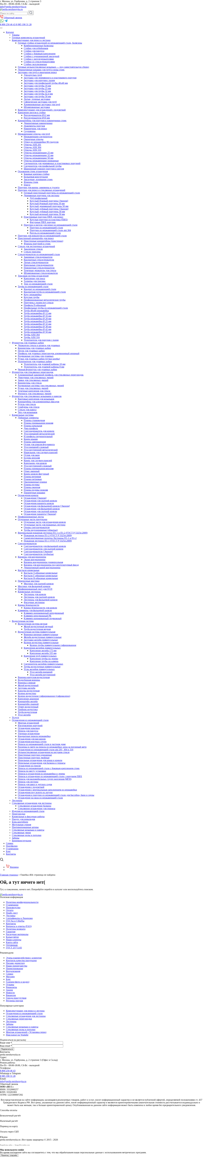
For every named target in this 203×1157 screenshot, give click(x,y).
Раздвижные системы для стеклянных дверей (41, 385)
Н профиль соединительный (38, 436)
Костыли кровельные (28, 570)
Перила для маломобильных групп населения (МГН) (44, 779)
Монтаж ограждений (28, 723)
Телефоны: (5, 1068)
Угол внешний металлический (39, 433)
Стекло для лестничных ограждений (36, 246)
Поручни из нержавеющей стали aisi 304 (50, 230)
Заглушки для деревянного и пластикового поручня (50, 77)
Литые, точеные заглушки (37, 99)
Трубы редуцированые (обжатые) (41, 530)
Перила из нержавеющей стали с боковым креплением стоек (49, 768)
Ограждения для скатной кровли (40, 500)
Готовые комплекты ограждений (28, 37)
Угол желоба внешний (41, 672)
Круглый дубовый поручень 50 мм (47, 211)
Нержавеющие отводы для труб (34, 134)
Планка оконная (32, 487)
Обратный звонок (12, 17)
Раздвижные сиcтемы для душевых (35, 356)
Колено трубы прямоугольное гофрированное (53, 645)
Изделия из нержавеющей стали (28, 811)
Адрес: (3, 1057)
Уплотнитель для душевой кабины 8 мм (44, 367)
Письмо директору (15, 963)
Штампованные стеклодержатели (41, 273)
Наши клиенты (13, 939)
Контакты (11, 854)
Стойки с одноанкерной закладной (41, 56)
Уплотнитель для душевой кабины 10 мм (44, 364)
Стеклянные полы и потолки (26, 835)
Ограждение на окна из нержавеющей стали (40, 798)
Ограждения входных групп (32, 741)
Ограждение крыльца (29, 728)
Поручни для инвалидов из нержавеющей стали (42, 235)
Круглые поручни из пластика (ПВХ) (49, 219)
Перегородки (18, 814)
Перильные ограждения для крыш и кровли (40, 760)
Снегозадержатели (27, 543)
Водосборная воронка (29, 680)
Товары (15, 35)
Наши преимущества (16, 966)
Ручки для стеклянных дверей (33, 388)
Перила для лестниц (28, 781)
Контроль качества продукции (21, 960)
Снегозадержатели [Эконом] (38, 551)
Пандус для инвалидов (23, 819)
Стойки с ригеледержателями (39, 59)
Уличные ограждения (29, 733)
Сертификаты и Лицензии (19, 918)
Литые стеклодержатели (36, 262)
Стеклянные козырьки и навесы (28, 830)
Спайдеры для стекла (28, 407)
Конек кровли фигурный (36, 474)
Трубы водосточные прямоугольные (42, 666)
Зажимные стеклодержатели (38, 257)
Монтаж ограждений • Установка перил (26, 1032)
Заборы (15, 838)
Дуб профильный (38, 198)
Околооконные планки (35, 482)
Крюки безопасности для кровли (40, 607)
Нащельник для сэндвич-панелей (41, 452)
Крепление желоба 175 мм (43, 650)
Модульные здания (21, 824)
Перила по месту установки (32, 771)
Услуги (15, 717)
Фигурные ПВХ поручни (43, 222)
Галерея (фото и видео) (17, 982)
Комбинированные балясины (38, 45)
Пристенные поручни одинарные (35, 755)
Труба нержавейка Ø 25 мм (37, 321)
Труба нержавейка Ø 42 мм (37, 329)
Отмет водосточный (28, 707)
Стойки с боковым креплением (39, 53)
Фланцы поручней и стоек (37, 243)
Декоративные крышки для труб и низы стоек (41, 69)
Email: (3, 1078)
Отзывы (10, 984)
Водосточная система (23, 621)
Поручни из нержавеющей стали (46, 227)
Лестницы (17, 800)
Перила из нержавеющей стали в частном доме (42, 744)
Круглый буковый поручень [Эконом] (49, 201)
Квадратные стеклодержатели (39, 259)
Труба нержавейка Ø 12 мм (37, 313)
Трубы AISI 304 (32, 334)
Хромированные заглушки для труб (42, 104)
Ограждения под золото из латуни (35, 792)
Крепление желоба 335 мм (43, 653)
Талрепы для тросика (34, 281)
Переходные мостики (29, 581)
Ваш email (6, 1046)
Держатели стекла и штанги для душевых (39, 345)
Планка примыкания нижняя (38, 423)
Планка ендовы (32, 484)
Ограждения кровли (28, 495)
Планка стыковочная (34, 420)
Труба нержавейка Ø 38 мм (37, 326)
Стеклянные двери (21, 832)
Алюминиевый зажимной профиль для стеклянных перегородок (51, 375)
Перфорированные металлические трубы (45, 300)
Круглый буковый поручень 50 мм (47, 203)
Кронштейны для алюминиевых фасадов (38, 401)
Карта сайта (12, 942)
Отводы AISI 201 (32, 144)
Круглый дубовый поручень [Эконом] (49, 209)
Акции (9, 990)
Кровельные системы (23, 415)
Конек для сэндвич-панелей (38, 460)
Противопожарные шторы (25, 827)
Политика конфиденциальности (22, 902)
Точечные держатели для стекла (40, 270)
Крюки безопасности (28, 605)
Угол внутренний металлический (41, 450)
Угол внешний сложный (36, 447)
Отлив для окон (32, 455)
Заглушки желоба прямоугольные (41, 640)
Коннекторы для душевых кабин (34, 348)
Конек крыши (31, 439)
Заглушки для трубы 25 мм (37, 88)
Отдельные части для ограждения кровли (45, 522)
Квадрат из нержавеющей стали (40, 289)
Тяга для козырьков (27, 412)
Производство (13, 907)
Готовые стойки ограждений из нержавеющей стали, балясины (50, 43)
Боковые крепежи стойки (36, 174)
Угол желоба (24, 715)
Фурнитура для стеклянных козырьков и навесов (37, 396)
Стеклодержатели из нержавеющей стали (39, 254)
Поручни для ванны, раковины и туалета (38, 187)
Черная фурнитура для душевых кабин (37, 369)
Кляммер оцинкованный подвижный (43, 618)
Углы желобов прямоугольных (39, 669)
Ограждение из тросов (29, 765)
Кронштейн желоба (28, 701)
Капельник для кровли (35, 463)
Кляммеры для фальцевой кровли (35, 610)
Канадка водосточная (29, 690)
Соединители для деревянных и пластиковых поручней (52, 163)
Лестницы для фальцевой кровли (41, 599)
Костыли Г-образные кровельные (41, 575)
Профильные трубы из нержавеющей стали (46, 308)
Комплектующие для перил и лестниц (31, 40)
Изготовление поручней (30, 725)
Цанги (27, 185)
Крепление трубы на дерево (44, 658)
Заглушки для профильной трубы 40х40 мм (46, 83)
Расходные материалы (17, 934)
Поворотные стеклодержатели (39, 267)
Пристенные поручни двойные (33, 757)
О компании (12, 848)
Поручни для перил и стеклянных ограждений (41, 190)
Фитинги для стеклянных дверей (34, 393)
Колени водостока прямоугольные (41, 642)
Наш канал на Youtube (17, 1035)
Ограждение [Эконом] (35, 498)
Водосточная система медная (32, 624)
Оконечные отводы (33, 139)
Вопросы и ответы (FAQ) (19, 926)
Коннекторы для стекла (30, 383)
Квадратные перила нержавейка (34, 736)
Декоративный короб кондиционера (42, 567)
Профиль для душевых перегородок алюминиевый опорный (48, 353)
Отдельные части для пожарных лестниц (44, 524)
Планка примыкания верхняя (38, 468)
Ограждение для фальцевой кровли (42, 508)
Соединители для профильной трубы (43, 166)
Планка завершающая (35, 441)
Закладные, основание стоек (38, 179)
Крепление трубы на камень (44, 661)
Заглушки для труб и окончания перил (37, 72)
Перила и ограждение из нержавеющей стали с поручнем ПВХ (50, 776)
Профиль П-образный (35, 305)
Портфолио (12, 846)
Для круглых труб (33, 75)
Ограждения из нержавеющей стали (30, 720)
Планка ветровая (32, 476)
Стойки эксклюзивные (35, 64)
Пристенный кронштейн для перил (36, 238)
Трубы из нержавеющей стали (33, 286)
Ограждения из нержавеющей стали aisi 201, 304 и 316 (45, 749)
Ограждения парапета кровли (39, 503)
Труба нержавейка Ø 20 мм (37, 318)
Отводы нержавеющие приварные (41, 160)
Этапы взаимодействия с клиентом (24, 958)
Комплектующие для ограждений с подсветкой (42, 110)
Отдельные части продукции (32, 519)
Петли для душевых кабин (31, 350)
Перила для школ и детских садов (35, 784)
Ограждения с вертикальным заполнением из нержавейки (47, 789)
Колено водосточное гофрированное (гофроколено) (44, 696)
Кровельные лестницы (29, 591)
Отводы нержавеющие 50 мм (38, 158)
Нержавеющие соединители (38, 136)
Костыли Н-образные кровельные (41, 578)
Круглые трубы (31, 297)
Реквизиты (11, 987)
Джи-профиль (31, 428)
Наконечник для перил (35, 128)
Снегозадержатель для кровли (39, 431)
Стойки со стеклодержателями (39, 61)
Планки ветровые (33, 479)
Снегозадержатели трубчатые (39, 554)
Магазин (10, 976)
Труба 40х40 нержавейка (36, 310)
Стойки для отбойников (36, 48)
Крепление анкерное (28, 698)
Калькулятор (12, 937)
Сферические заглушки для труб (40, 102)
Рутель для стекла (27, 404)
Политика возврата (15, 929)
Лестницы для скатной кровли (39, 597)
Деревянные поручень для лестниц (41, 195)
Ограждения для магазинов (32, 739)
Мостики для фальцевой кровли (34, 586)
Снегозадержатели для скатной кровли (43, 549)
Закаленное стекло (33, 249)
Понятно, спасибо (9, 1155)
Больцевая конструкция (36, 176)
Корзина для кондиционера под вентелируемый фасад (51, 565)
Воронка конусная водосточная (34, 677)
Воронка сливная (26, 682)
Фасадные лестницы (34, 602)
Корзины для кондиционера (32, 557)
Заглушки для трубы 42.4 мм (38, 94)
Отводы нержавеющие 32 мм (38, 155)
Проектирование (14, 968)
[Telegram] (6, 22)
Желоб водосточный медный (38, 626)
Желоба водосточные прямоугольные (43, 637)
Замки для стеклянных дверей (33, 380)
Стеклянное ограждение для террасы (36, 808)
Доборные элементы (28, 417)
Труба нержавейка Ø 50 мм (37, 332)
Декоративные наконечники (38, 123)
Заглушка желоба (26, 688)
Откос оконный (32, 471)
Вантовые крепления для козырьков (36, 399)
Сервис (9, 843)
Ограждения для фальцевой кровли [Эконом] (47, 506)
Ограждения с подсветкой (31, 787)
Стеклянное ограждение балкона (34, 806)
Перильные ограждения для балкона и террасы (41, 763)
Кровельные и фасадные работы (28, 816)
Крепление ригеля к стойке (32, 112)
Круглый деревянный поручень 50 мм (49, 206)
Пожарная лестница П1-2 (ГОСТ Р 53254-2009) (48, 535)
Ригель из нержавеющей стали (45, 233)
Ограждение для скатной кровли (40, 511)
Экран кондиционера (34, 559)
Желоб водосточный (28, 685)
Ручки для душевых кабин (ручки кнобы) (39, 359)
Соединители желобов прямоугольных (43, 664)
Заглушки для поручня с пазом (39, 80)
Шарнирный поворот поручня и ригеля (44, 168)
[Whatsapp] (2, 22)
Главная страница (9, 875)
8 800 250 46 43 (7, 1070)
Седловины (30, 131)
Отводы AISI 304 (32, 147)
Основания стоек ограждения (33, 171)
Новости (10, 992)
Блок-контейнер (20, 822)
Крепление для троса (34, 278)
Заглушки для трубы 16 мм (37, 85)
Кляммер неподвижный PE (37, 615)
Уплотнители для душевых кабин (35, 361)
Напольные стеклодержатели (38, 265)
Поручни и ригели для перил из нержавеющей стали (50, 225)
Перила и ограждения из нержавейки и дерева (41, 773)
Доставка (10, 915)
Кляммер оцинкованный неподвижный (44, 613)
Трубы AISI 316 (32, 337)
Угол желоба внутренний (42, 674)
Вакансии (11, 995)
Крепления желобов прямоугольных (42, 648)
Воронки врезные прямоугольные (41, 634)
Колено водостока (27, 693)
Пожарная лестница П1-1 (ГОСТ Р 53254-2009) (48, 541)
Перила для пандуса (28, 731)
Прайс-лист (12, 913)
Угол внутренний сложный (38, 466)
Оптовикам (12, 945)
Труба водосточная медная (37, 629)
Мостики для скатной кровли (39, 583)
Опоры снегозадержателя (36, 527)
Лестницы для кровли (35, 594)
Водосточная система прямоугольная (36, 632)
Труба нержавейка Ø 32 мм (37, 324)
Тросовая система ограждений (33, 276)
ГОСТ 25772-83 (14, 947)
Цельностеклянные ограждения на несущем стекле (44, 752)
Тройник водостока (28, 709)
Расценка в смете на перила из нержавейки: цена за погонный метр (52, 747)
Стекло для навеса (27, 409)
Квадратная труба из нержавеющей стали (45, 292)
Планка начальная (33, 425)
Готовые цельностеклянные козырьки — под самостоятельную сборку (53, 67)
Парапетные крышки (34, 492)
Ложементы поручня (34, 126)
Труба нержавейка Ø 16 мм (37, 316)
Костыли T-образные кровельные (41, 573)
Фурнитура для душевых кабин (28, 342)
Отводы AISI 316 (32, 150)
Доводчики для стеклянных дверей (35, 377)
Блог (8, 851)
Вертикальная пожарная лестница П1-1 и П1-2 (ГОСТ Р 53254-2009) (53, 533)
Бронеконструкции (21, 840)
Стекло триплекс (32, 251)
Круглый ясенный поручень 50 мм (47, 214)
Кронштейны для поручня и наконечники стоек (42, 120)
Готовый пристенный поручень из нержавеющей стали (52, 193)
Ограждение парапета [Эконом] (40, 514)
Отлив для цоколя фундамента (39, 444)
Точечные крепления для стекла (34, 391)
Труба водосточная (27, 712)
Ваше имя (6, 1042)
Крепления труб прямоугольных (40, 656)
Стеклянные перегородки (19, 1019)
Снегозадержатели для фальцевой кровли (45, 546)
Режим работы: (7, 1062)
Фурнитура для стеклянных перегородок (32, 372)
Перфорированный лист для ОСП (35, 589)
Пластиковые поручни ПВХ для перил (43, 217)
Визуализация (13, 971)
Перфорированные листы (31, 516)
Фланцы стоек (31, 182)
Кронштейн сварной (28, 704)
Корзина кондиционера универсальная (43, 562)
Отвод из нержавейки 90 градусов (41, 142)
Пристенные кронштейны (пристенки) (43, 241)
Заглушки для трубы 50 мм (37, 96)
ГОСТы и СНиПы (15, 921)
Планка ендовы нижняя (36, 490)
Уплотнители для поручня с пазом (41, 340)
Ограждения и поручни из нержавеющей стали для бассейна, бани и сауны (56, 795)
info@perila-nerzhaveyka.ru (13, 6)
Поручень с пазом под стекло (38, 302)
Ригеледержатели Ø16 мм (37, 118)
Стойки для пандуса (34, 51)
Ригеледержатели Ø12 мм (37, 115)
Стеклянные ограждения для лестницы (32, 803)
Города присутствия (16, 998)
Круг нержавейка (32, 294)
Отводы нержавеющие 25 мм (38, 152)
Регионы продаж (14, 1000)
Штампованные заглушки (37, 107)
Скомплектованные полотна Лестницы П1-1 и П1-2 (50, 538)
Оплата (9, 910)
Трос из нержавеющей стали (38, 284)
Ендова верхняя (32, 458)
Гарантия (10, 931)
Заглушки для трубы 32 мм (37, 91)
